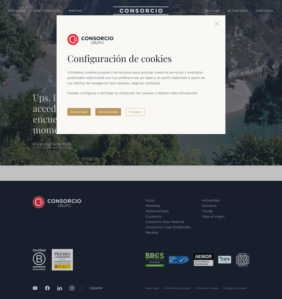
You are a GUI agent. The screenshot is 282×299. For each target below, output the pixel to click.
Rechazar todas (108, 111)
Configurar (135, 111)
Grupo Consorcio (90, 39)
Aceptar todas (79, 111)
